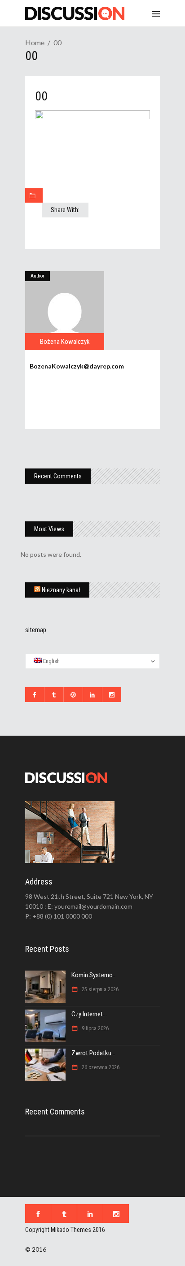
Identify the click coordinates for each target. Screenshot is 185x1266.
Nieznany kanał (61, 590)
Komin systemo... (94, 975)
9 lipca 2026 (94, 1028)
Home (34, 42)
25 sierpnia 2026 (99, 989)
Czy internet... (89, 1014)
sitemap (35, 630)
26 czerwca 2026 (99, 1067)
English (51, 661)
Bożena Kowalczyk (65, 342)
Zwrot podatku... (93, 1053)
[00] (64, 310)
